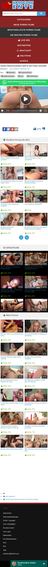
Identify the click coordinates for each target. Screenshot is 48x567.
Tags (4, 550)
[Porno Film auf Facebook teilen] (4, 129)
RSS (4, 543)
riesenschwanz (26, 72)
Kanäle (24, 61)
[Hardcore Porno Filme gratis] (18, 9)
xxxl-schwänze (14, 69)
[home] (25, 493)
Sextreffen (24, 45)
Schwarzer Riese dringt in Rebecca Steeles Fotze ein (10, 427)
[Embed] (16, 129)
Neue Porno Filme (24, 25)
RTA (4, 546)
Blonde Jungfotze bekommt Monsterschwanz (34, 182)
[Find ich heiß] (35, 129)
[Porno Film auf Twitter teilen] (8, 129)
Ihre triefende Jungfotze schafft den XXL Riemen (35, 381)
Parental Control (8, 528)
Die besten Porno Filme (24, 35)
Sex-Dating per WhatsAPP (33, 204)
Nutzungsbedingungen (10, 517)
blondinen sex (25, 69)
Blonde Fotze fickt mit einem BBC (12, 449)
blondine (11, 72)
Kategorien (24, 19)
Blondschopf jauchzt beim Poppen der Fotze (9, 381)
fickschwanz (33, 76)
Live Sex (25, 40)
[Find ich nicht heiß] (44, 129)
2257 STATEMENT (9, 524)
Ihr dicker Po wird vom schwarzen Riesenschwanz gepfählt (36, 228)
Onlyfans (25, 56)
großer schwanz (8, 76)
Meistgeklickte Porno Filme (24, 30)
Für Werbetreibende (9, 539)
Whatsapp (25, 51)
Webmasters (7, 535)
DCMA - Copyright (9, 520)
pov (21, 76)
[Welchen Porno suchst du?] (41, 13)
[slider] (24, 110)
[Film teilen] (12, 129)
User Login (6, 532)
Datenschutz (7, 513)
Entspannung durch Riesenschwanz (7, 228)
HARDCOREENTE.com (11, 554)
